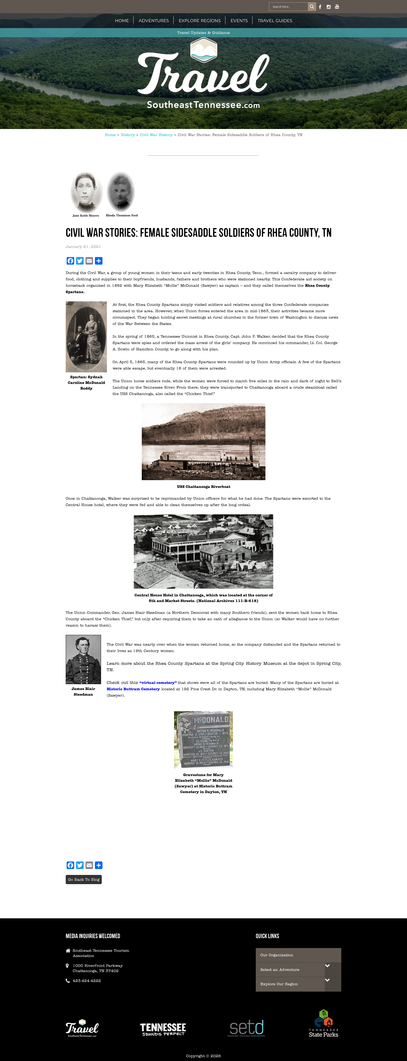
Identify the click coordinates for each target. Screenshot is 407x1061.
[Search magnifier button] (312, 7)
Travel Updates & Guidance (203, 32)
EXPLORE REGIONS (200, 20)
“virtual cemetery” (158, 682)
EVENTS (239, 20)
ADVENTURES (154, 20)
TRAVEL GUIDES (275, 20)
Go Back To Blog (83, 879)
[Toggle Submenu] (333, 970)
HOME (122, 20)
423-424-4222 (87, 980)
